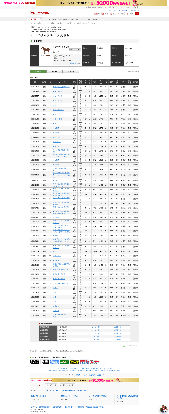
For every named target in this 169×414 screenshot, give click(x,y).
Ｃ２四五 (57, 128)
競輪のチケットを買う (38, 396)
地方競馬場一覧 (96, 368)
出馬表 (39, 23)
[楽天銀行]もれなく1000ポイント (96, 7)
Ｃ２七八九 (57, 137)
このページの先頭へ (132, 346)
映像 (93, 23)
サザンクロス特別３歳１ (62, 269)
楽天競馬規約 (57, 407)
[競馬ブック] (34, 362)
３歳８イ (57, 306)
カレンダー (86, 23)
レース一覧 (96, 327)
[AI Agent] (163, 408)
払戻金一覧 (117, 327)
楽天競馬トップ (36, 19)
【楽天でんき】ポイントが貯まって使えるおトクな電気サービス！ (67, 390)
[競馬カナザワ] (94, 362)
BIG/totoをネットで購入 (69, 396)
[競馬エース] (74, 362)
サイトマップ (113, 10)
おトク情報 (74, 19)
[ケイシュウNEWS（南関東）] (54, 362)
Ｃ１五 (56, 180)
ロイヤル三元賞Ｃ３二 (61, 87)
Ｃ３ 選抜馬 (57, 91)
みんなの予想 (57, 19)
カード (123, 7)
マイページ (46, 19)
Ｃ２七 (56, 123)
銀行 (128, 7)
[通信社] (64, 362)
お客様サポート (124, 10)
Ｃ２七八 (57, 165)
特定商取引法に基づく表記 (95, 407)
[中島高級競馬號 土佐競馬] (84, 362)
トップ (33, 23)
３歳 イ (56, 311)
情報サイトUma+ (92, 19)
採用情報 (81, 407)
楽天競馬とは (135, 10)
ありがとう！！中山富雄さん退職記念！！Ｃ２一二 (61, 241)
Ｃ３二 (56, 105)
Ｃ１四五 (57, 217)
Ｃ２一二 (57, 235)
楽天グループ (113, 7)
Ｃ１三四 (57, 260)
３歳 (55, 288)
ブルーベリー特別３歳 (61, 283)
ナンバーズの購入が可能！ (98, 396)
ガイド (83, 19)
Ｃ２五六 (57, 146)
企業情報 (34, 407)
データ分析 (77, 23)
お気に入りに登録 (74, 50)
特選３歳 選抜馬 (59, 274)
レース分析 (68, 23)
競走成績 (59, 23)
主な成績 (71, 71)
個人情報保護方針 (45, 407)
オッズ (46, 23)
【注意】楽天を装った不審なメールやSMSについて (103, 370)
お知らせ (66, 19)
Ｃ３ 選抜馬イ (58, 96)
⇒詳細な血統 (73, 63)
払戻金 (52, 23)
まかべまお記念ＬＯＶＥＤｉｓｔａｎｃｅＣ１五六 (61, 175)
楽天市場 (135, 7)
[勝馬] (44, 362)
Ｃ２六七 (57, 133)
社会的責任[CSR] (70, 407)
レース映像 (107, 368)
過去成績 (54, 71)
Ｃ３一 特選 (57, 119)
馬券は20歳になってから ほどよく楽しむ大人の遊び (66, 370)
